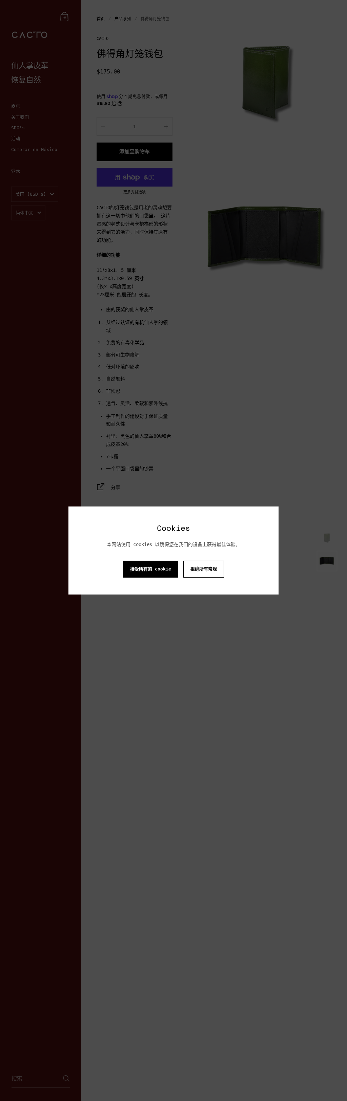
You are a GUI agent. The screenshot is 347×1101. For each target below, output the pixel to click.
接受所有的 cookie (150, 568)
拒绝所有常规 (203, 568)
